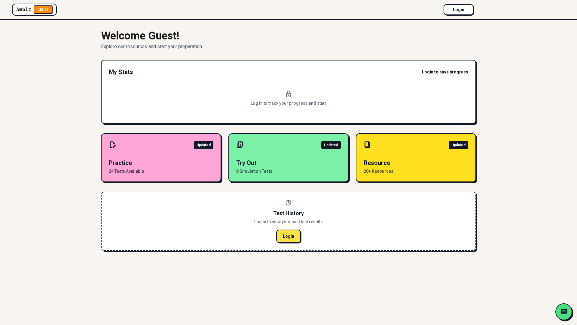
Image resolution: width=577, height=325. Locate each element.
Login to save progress (445, 72)
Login (458, 9)
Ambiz (32, 9)
